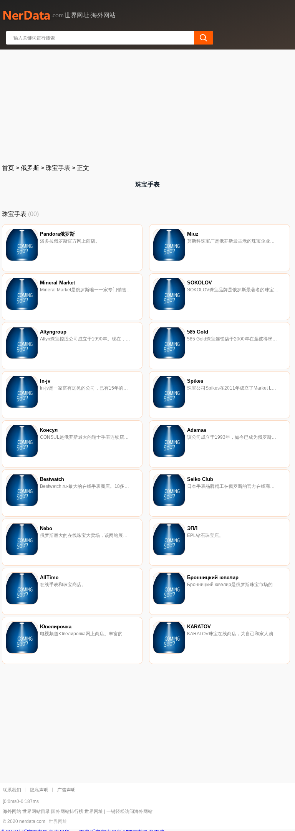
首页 (8, 168)
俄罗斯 (30, 168)
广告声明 (66, 790)
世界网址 (58, 821)
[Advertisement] (148, 105)
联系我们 (12, 790)
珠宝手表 (58, 168)
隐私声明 (39, 790)
